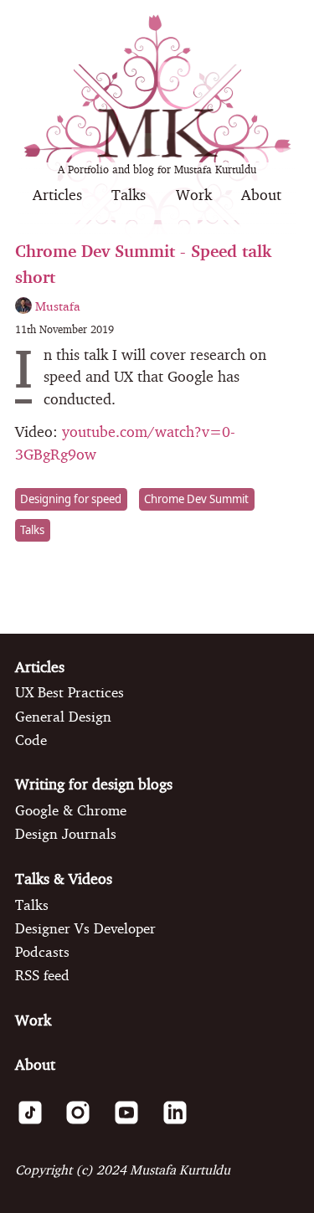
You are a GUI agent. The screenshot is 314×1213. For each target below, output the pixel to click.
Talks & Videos (63, 878)
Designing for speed (70, 498)
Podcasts (42, 951)
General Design (63, 716)
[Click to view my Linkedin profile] (182, 1122)
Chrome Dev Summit (196, 498)
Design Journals (65, 833)
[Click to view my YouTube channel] (133, 1122)
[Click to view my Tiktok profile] (37, 1122)
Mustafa (56, 306)
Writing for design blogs (93, 784)
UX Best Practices (69, 692)
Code (31, 740)
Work (194, 194)
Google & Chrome (70, 810)
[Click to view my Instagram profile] (85, 1122)
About (261, 194)
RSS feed (42, 975)
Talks (128, 194)
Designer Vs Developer (85, 928)
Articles (57, 194)
